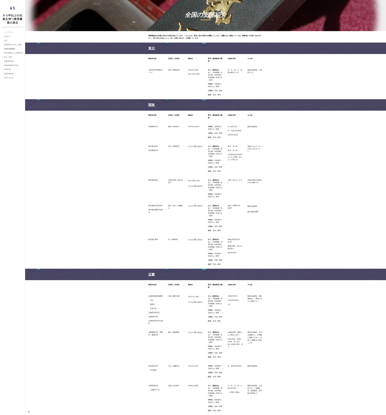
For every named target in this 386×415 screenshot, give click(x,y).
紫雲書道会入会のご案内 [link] (13, 45)
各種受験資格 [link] (9, 61)
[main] (206, 15)
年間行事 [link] (7, 69)
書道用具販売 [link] (9, 74)
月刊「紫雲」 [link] (9, 57)
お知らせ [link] (7, 36)
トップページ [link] (9, 32)
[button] (383, 2)
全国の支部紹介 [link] (9, 49)
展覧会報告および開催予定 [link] (13, 53)
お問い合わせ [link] (9, 78)
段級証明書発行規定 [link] (11, 65)
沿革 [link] (5, 40)
